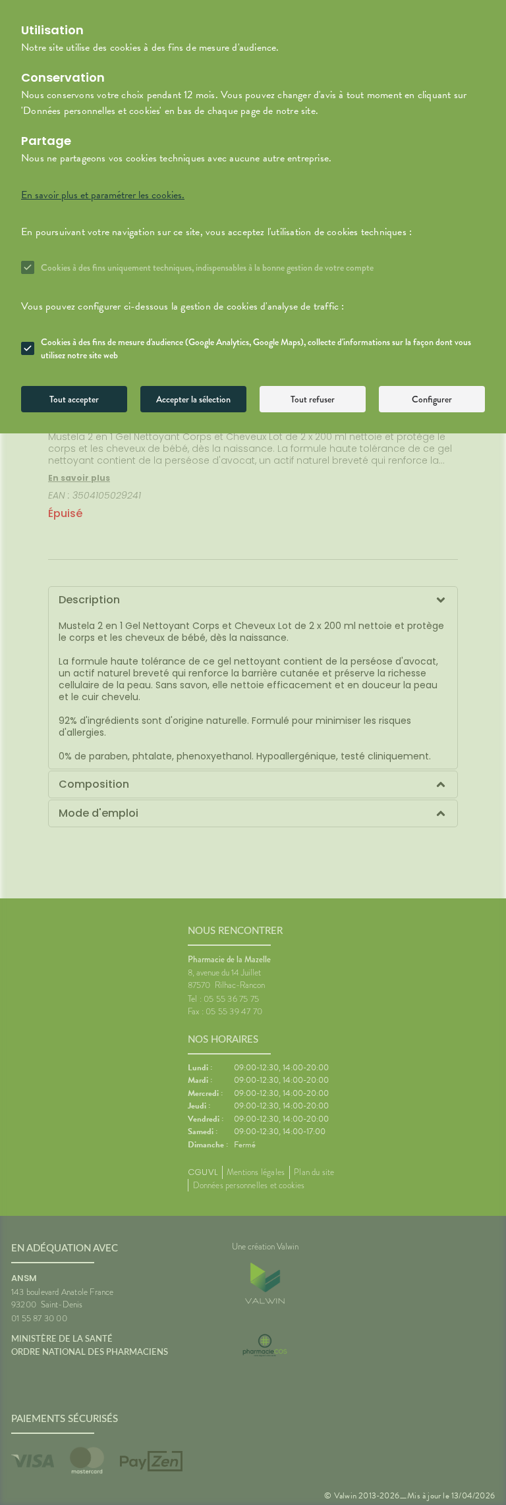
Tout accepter (74, 399)
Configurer (432, 399)
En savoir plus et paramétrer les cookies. (102, 195)
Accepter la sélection (193, 399)
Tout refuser (313, 399)
